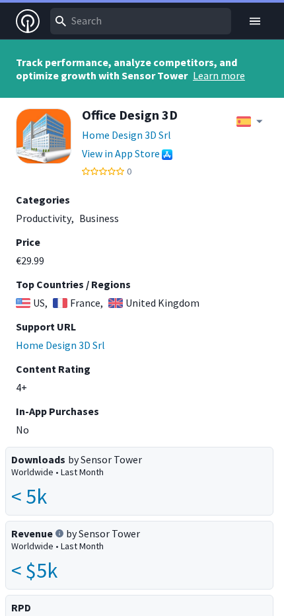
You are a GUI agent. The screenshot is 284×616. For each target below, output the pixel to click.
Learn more (219, 75)
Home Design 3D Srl (126, 134)
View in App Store (121, 153)
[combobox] (140, 21)
